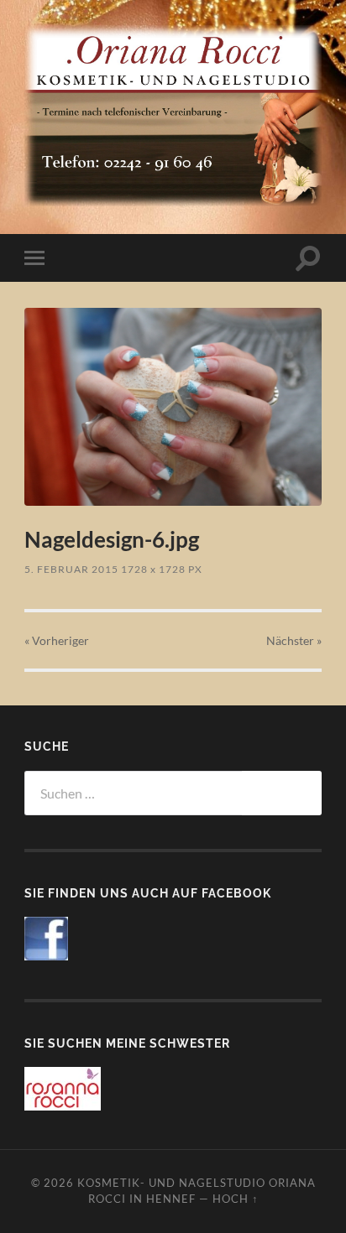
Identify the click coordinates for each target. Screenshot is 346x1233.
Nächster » (294, 640)
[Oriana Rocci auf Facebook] (46, 955)
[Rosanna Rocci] (62, 1105)
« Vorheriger (56, 640)
